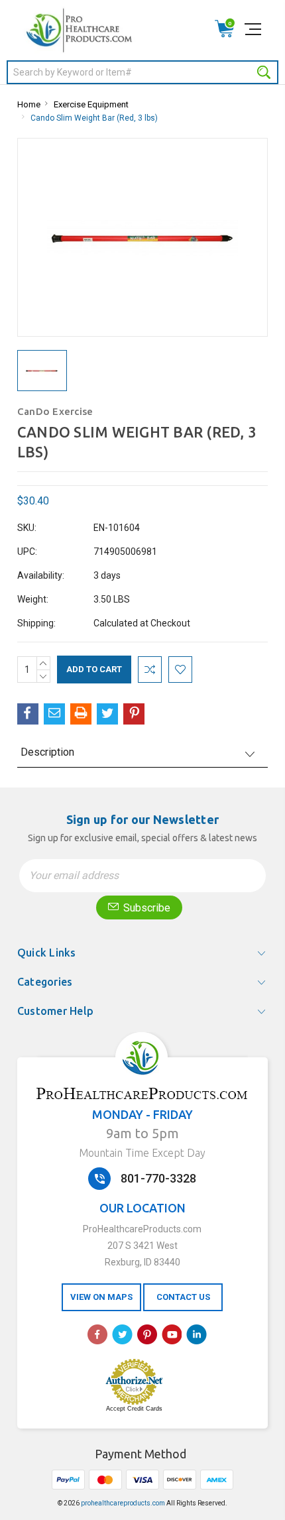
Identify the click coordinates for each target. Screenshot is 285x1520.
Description (47, 752)
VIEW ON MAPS (101, 1297)
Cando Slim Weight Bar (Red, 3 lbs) (94, 118)
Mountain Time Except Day (142, 1153)
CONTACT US (183, 1297)
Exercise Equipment (91, 104)
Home (28, 104)
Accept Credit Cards (134, 1408)
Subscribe (145, 908)
